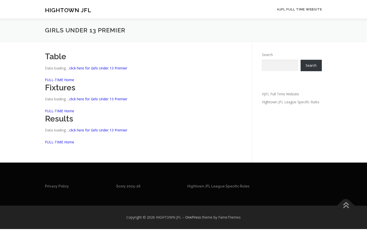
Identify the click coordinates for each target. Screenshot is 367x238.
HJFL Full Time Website (299, 9)
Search (267, 54)
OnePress (193, 217)
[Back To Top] (346, 206)
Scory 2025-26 (128, 186)
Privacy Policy (57, 186)
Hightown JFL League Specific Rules (290, 102)
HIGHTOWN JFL (68, 10)
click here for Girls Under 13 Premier (98, 68)
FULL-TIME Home (59, 79)
